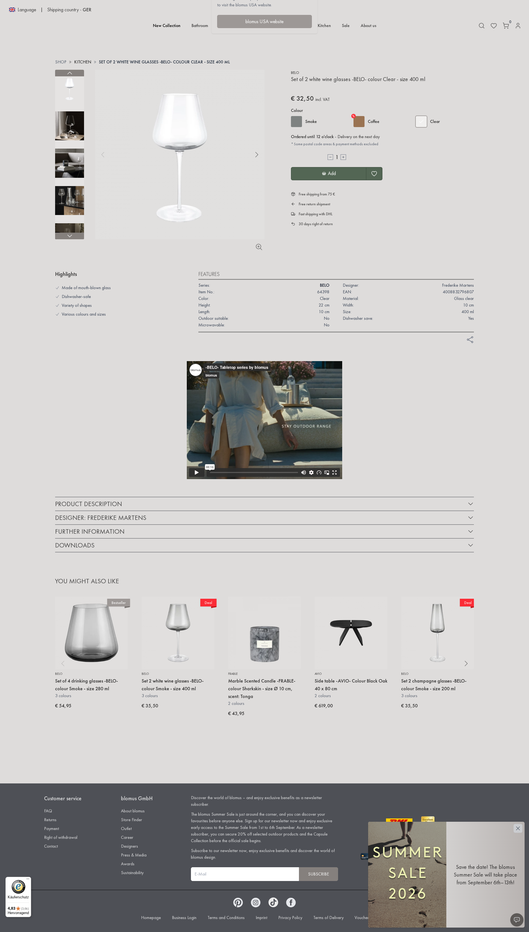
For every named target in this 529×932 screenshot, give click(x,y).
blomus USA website (264, 21)
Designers (129, 846)
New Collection (166, 25)
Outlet (126, 828)
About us (368, 25)
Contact (51, 846)
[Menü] (28, 880)
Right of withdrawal (60, 837)
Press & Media (134, 855)
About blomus (133, 811)
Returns (50, 820)
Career (127, 837)
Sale (346, 25)
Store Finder (131, 820)
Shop (60, 62)
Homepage (151, 917)
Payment (51, 828)
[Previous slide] (69, 73)
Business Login (184, 917)
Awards (127, 864)
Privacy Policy (290, 917)
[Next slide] (69, 236)
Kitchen (324, 25)
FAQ (48, 811)
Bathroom (199, 25)
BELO (295, 72)
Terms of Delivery (328, 917)
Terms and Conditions (226, 917)
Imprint (261, 917)
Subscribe (318, 874)
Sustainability (132, 872)
